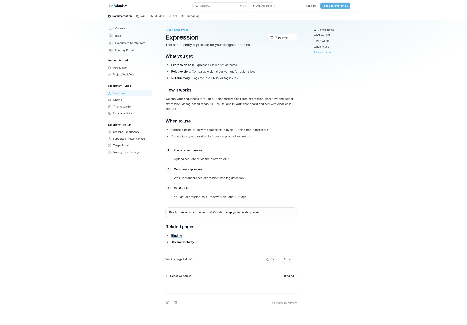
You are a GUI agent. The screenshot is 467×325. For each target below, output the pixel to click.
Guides (159, 15)
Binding (176, 235)
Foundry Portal (124, 50)
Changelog (193, 15)
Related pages (322, 52)
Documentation (122, 15)
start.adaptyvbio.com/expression (240, 212)
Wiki (143, 15)
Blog (118, 35)
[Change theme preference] (356, 6)
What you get (322, 34)
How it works (321, 40)
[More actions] (294, 37)
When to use (321, 46)
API (175, 15)
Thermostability (182, 242)
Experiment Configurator (130, 42)
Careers (120, 28)
